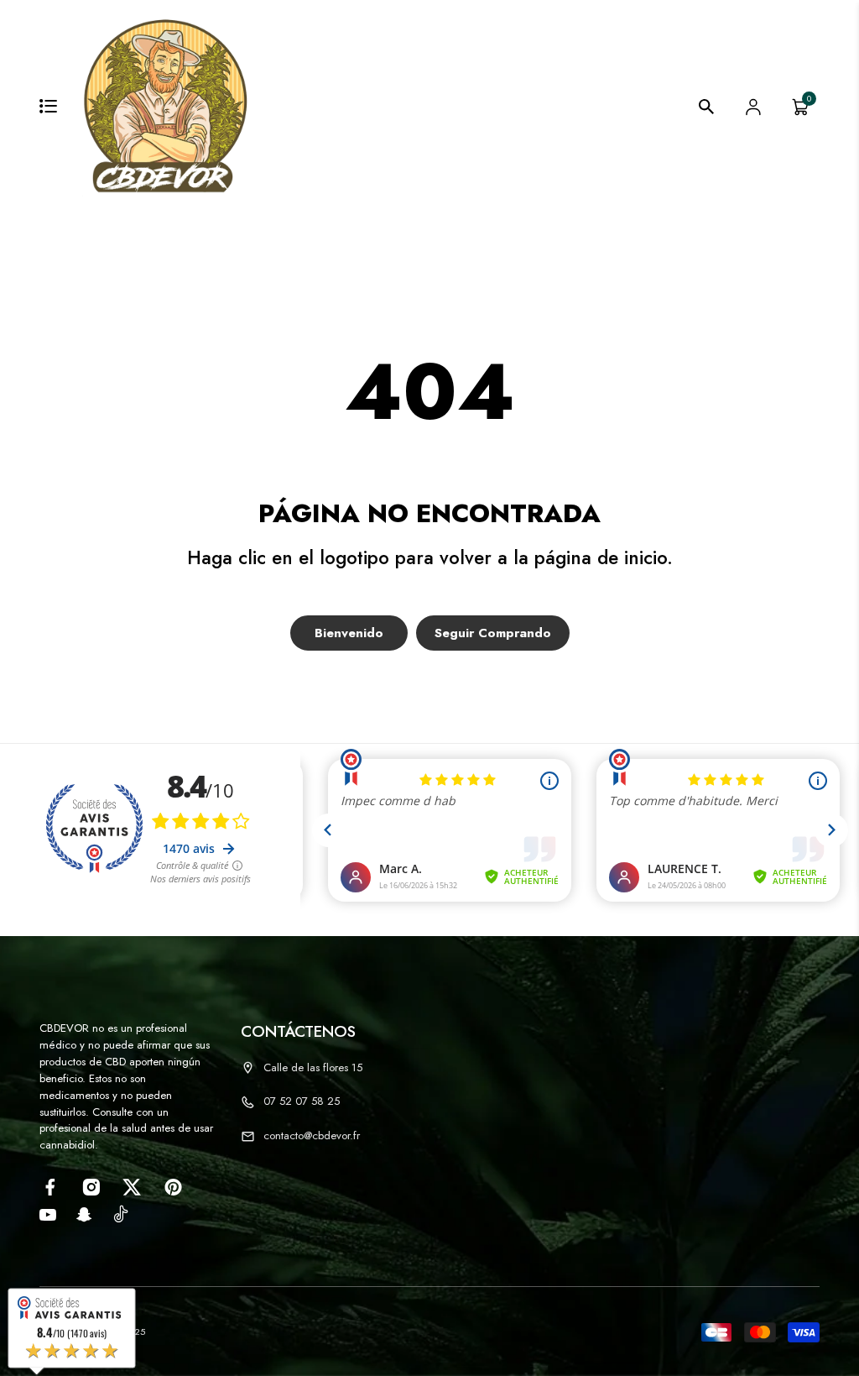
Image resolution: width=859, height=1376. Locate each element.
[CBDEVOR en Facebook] (49, 1187)
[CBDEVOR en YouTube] (47, 1214)
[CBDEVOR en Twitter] (132, 1187)
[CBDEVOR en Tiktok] (120, 1213)
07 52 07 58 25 (301, 1101)
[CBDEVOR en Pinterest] (173, 1187)
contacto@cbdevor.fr (311, 1135)
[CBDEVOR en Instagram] (91, 1187)
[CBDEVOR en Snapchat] (84, 1214)
